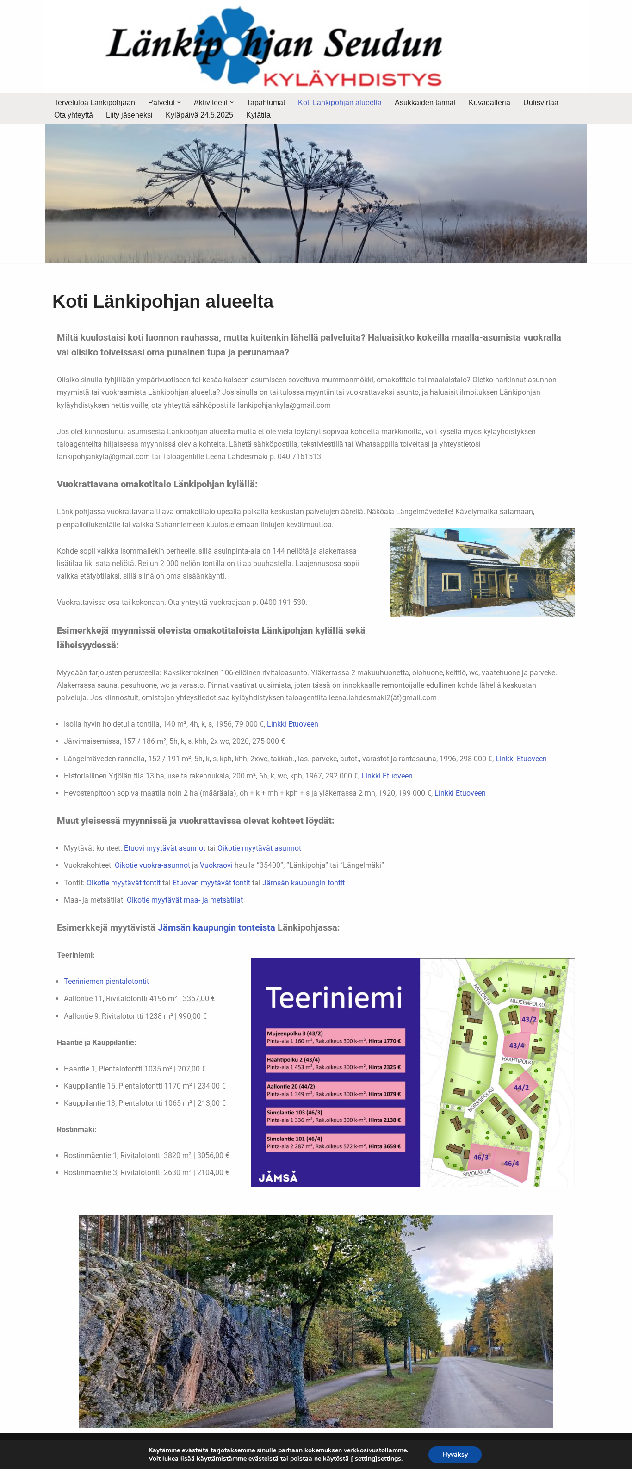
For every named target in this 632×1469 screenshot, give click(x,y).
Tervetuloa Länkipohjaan (94, 102)
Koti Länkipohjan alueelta (340, 102)
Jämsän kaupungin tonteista (216, 927)
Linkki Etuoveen (292, 724)
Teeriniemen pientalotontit (106, 981)
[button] (179, 102)
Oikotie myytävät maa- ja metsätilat (185, 900)
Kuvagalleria (489, 102)
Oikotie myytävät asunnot (259, 848)
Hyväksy (455, 1454)
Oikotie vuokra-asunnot (152, 865)
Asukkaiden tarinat (425, 102)
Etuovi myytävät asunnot (164, 848)
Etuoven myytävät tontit (211, 882)
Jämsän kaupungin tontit (303, 882)
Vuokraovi (216, 865)
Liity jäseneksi (129, 115)
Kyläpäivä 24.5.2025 (199, 115)
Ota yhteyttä (73, 115)
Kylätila (258, 115)
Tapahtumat (266, 102)
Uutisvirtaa (540, 102)
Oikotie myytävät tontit (124, 882)
